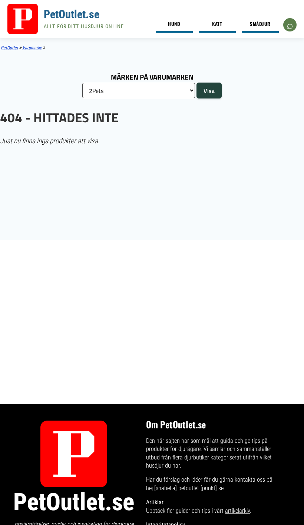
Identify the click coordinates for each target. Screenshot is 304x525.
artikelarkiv (237, 510)
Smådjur (260, 23)
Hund (174, 23)
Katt (217, 23)
